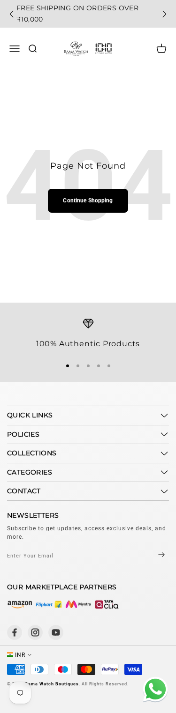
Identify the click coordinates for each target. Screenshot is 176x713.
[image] (63, 604)
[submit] (153, 556)
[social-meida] (14, 632)
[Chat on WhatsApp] (154, 691)
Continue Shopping (88, 200)
